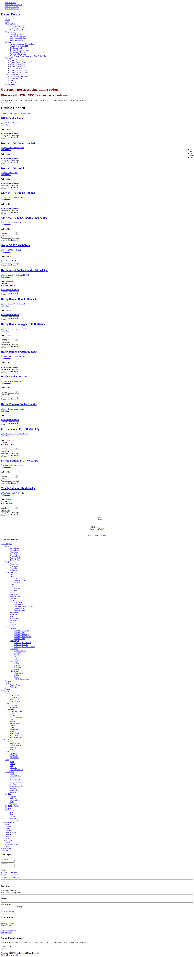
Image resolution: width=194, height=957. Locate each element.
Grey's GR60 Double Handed (18, 142)
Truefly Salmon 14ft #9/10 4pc (18, 488)
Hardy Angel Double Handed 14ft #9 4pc (24, 270)
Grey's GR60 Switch (12, 167)
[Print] (8, 102)
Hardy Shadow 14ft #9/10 (15, 376)
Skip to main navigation (13, 5)
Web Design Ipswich (10, 955)
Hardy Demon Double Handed (18, 299)
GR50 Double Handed (13, 118)
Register (16, 877)
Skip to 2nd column (12, 9)
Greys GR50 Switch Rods (15, 245)
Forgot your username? (9, 875)
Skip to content (10, 3)
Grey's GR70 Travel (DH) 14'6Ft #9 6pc (24, 217)
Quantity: (4, 233)
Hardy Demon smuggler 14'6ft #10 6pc (23, 324)
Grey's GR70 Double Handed (18, 192)
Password (4, 863)
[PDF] (3, 102)
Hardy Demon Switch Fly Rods (19, 351)
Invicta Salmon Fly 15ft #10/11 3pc (21, 429)
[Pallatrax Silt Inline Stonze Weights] (9, 930)
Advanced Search (7, 911)
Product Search (6, 904)
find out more (6, 125)
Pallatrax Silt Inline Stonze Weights (7, 922)
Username (4, 859)
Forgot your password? (9, 872)
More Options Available (10, 134)
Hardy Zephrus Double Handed (19, 404)
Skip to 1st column (12, 7)
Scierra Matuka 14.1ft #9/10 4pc (19, 460)
